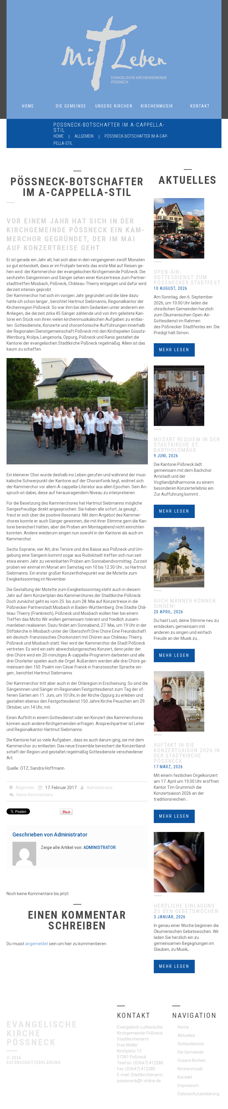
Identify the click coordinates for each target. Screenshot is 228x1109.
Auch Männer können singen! (185, 603)
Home (28, 106)
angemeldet (36, 943)
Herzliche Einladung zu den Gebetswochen (186, 908)
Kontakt (200, 106)
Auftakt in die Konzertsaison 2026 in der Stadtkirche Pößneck (187, 753)
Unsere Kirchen (114, 106)
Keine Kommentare (35, 794)
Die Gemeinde (71, 106)
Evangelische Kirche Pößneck (42, 1033)
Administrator (100, 787)
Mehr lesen (174, 349)
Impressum (188, 1085)
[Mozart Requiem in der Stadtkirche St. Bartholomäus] (187, 395)
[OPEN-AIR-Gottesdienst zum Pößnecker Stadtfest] (187, 228)
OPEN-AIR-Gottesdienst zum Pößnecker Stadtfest (187, 277)
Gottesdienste (191, 1043)
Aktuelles (186, 1035)
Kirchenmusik (157, 106)
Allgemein (84, 136)
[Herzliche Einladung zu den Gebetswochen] (187, 862)
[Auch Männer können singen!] (187, 557)
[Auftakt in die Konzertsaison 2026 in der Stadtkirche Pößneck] (187, 701)
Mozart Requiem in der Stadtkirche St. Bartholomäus (187, 444)
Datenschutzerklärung (34, 1062)
